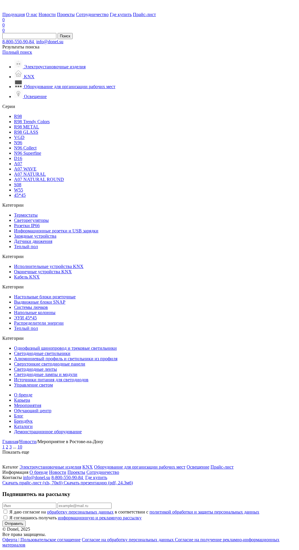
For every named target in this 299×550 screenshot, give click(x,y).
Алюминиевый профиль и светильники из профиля (65, 358)
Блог (18, 415)
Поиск (65, 36)
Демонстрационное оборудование (48, 431)
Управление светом (33, 384)
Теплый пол (26, 246)
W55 (18, 189)
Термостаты (26, 215)
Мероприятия (27, 405)
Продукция (13, 14)
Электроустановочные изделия (50, 466)
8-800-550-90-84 (18, 41)
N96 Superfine (27, 153)
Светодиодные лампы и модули (45, 374)
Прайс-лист (144, 14)
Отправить (14, 523)
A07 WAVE (25, 168)
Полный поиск (17, 52)
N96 (18, 142)
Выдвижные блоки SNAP (39, 302)
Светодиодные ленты (35, 369)
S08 (17, 184)
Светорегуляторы (31, 220)
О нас (31, 14)
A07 (18, 163)
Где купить (121, 14)
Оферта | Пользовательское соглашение (41, 539)
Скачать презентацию (98, 482)
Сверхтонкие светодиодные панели (49, 363)
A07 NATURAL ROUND (39, 179)
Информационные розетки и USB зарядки (56, 230)
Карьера (22, 400)
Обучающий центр (32, 410)
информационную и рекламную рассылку (100, 517)
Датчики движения (33, 241)
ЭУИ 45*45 (25, 317)
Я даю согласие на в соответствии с (134, 511)
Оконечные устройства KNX (43, 271)
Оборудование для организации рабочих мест (139, 466)
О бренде (23, 394)
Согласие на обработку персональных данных (128, 539)
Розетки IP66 (27, 225)
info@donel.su (49, 41)
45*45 (20, 195)
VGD (19, 137)
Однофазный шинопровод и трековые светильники (65, 348)
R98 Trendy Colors (32, 121)
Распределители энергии (39, 323)
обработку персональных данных (80, 511)
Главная (10, 441)
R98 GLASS (26, 132)
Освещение (198, 466)
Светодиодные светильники (42, 353)
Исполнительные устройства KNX (49, 266)
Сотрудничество (92, 14)
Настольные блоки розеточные (45, 296)
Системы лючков (31, 307)
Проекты (66, 14)
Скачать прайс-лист (32, 482)
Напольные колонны (34, 312)
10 (20, 446)
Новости (47, 14)
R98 (18, 116)
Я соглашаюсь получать (75, 517)
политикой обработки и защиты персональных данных (204, 511)
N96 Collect (25, 147)
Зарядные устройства (35, 236)
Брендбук (23, 421)
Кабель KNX (27, 276)
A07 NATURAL (30, 174)
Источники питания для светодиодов (51, 379)
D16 (18, 158)
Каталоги (23, 426)
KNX (87, 466)
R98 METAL (26, 126)
